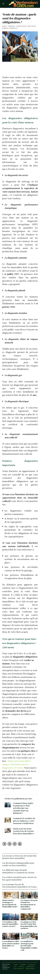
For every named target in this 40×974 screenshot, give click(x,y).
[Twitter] (9, 844)
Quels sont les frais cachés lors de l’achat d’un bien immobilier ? (23, 831)
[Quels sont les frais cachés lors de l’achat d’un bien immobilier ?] (8, 830)
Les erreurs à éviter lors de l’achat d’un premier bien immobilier (19, 856)
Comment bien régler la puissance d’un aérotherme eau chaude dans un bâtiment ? (23, 808)
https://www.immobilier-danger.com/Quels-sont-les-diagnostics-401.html (17, 764)
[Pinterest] (14, 844)
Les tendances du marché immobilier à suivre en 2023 (10, 924)
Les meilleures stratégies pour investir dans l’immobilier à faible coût (29, 945)
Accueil (4, 26)
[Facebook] (4, 844)
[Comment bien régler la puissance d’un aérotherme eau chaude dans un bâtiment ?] (8, 804)
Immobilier (11, 26)
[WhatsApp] (20, 844)
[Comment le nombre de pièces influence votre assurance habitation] (8, 820)
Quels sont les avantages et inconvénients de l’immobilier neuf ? (10, 903)
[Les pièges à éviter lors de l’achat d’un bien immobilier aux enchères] (29, 916)
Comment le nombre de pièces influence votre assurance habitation (24, 821)
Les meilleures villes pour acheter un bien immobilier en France (10, 944)
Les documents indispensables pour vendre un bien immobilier (18, 864)
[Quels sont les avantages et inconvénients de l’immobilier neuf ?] (10, 895)
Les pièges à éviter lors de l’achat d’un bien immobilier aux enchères (29, 925)
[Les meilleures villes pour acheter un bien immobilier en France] (10, 936)
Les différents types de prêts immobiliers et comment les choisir (18, 871)
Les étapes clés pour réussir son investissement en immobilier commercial (29, 904)
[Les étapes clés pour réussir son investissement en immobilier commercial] (29, 895)
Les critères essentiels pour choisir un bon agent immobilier (19, 878)
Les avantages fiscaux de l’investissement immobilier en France (19, 885)
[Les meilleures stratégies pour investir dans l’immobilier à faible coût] (29, 936)
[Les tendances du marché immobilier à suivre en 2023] (10, 916)
